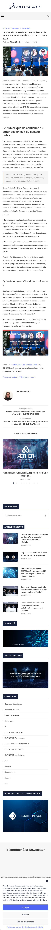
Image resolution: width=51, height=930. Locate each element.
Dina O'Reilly (15, 42)
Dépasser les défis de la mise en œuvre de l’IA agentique (34, 554)
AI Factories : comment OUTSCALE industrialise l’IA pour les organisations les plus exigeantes (33, 572)
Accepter (25, 907)
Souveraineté (10, 772)
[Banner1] (25, 638)
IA (5, 727)
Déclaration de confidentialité (32, 927)
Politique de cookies (14, 927)
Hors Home (9, 721)
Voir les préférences (25, 922)
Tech (6, 783)
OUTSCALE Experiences (15, 738)
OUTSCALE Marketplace (15, 755)
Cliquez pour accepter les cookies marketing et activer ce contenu (25, 342)
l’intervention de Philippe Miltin (24, 365)
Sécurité (8, 766)
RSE (6, 761)
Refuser (25, 914)
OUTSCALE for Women (14, 749)
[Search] (48, 16)
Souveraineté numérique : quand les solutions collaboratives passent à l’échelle (32, 606)
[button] (47, 881)
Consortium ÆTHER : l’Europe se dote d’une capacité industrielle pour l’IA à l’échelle (34, 538)
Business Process (12, 710)
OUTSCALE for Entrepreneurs (17, 744)
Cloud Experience (12, 715)
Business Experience (13, 704)
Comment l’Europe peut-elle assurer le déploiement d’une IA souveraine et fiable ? (34, 589)
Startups (8, 778)
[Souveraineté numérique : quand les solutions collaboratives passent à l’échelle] (10, 607)
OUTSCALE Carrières (14, 732)
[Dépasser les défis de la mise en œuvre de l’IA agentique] (10, 557)
